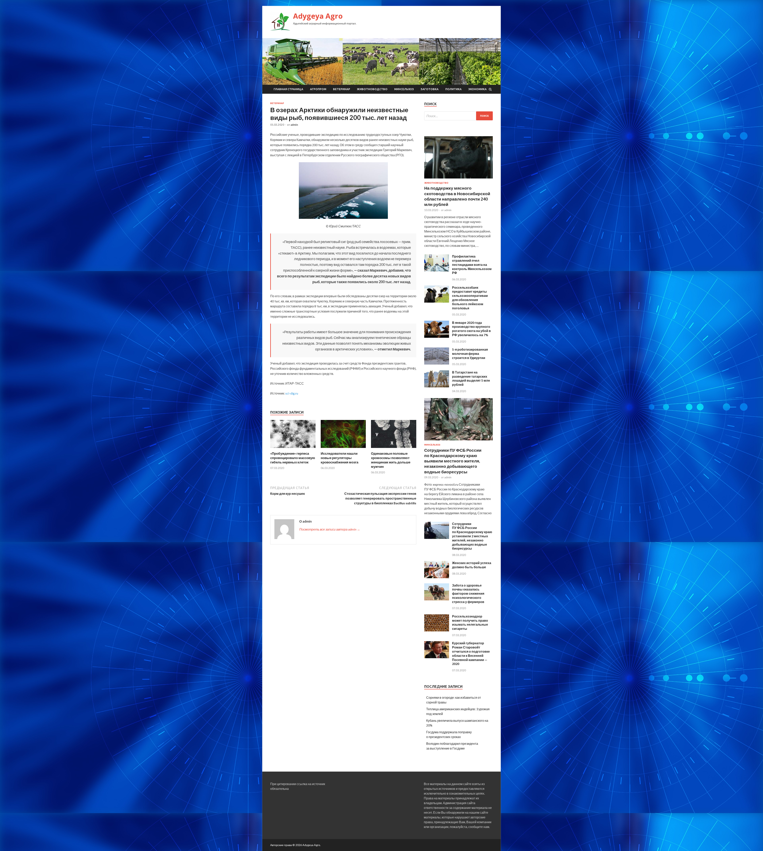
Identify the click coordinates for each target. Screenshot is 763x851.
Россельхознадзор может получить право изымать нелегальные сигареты (470, 622)
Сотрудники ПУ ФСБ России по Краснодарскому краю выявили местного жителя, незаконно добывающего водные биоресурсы (452, 461)
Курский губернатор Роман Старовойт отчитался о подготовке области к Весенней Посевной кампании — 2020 (471, 653)
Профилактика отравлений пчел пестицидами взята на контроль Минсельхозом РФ (472, 264)
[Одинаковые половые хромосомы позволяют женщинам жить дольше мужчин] (393, 449)
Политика (453, 89)
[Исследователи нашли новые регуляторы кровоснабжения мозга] (343, 449)
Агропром (318, 89)
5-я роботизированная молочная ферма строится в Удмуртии (470, 353)
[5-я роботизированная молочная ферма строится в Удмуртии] (436, 363)
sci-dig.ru (291, 393)
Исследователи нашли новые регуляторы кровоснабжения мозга (339, 457)
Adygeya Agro (318, 16)
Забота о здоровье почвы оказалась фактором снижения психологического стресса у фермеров (468, 593)
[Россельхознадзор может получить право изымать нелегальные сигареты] (436, 630)
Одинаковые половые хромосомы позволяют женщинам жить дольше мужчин (390, 460)
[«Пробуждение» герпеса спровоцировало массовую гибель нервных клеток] (293, 449)
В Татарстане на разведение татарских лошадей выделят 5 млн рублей (471, 378)
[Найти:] (458, 115)
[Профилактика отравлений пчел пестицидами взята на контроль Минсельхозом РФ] (436, 270)
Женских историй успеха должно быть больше (471, 565)
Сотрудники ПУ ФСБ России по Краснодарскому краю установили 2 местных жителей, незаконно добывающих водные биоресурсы (472, 536)
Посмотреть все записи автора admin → (329, 529)
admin (294, 124)
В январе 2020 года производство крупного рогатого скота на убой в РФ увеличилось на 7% (471, 329)
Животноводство (372, 89)
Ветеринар (341, 89)
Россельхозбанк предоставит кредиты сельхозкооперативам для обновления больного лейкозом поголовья (470, 298)
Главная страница (288, 89)
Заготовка (430, 89)
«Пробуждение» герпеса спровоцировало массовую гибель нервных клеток (292, 457)
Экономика (477, 89)
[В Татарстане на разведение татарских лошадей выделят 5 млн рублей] (436, 386)
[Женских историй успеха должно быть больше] (436, 577)
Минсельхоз (404, 89)
